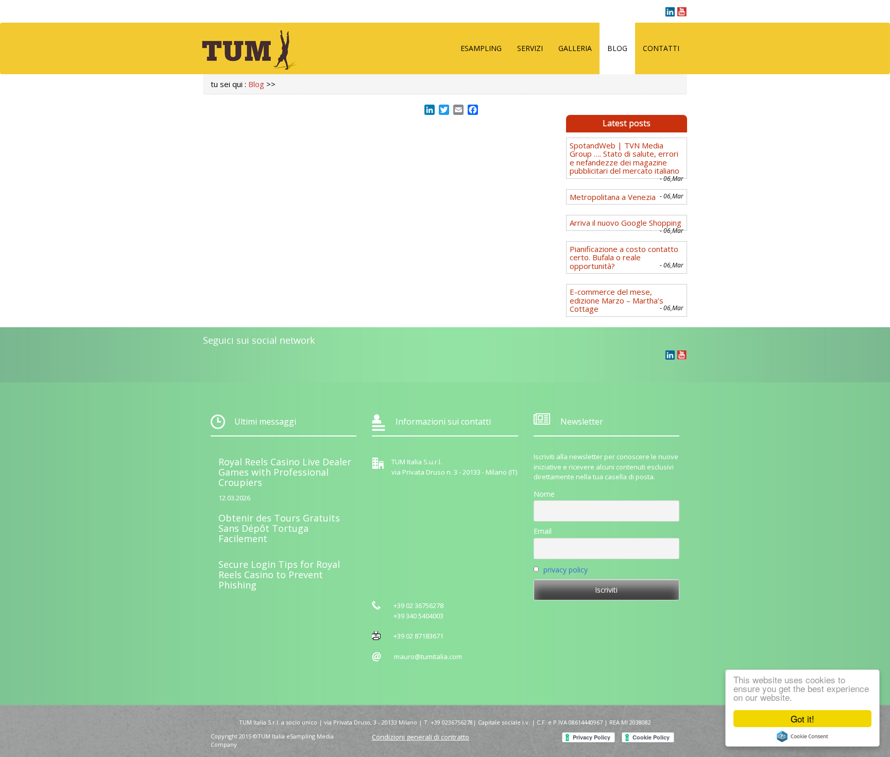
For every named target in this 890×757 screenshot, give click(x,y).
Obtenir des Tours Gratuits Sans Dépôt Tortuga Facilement (279, 528)
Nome (544, 494)
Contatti (661, 48)
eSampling (481, 48)
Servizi (530, 48)
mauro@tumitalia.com (428, 656)
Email (543, 531)
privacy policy (565, 570)
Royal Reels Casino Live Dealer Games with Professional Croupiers (284, 472)
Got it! (802, 718)
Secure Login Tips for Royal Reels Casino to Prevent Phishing (279, 574)
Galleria (575, 48)
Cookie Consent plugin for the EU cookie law (802, 736)
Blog (617, 48)
